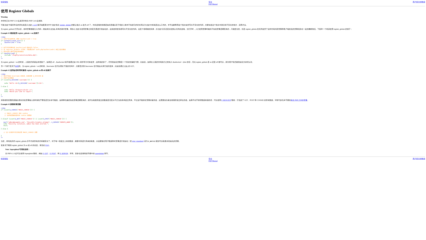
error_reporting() (138, 141)
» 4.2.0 (34, 25)
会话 (17, 66)
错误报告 (4, 2)
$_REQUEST (226, 100)
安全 (210, 2)
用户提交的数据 (419, 2)
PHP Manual (213, 4)
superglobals (99, 153)
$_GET (45, 153)
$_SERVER (64, 153)
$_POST (53, 153)
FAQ (47, 145)
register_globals (65, 25)
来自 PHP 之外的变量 (299, 100)
